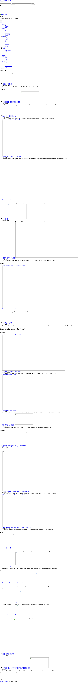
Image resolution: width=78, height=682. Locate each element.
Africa (6, 52)
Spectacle (7, 42)
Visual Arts (7, 40)
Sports (3, 61)
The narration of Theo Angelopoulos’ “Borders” (11, 101)
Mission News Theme (4, 681)
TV (5, 58)
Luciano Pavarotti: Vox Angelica (8, 199)
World (6, 25)
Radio (6, 60)
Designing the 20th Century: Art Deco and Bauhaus (12, 156)
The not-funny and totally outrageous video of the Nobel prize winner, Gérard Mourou (19, 582)
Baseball (6, 64)
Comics (6, 46)
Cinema (6, 38)
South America (8, 51)
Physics (6, 30)
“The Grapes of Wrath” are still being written (11, 600)
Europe (6, 49)
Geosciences (7, 33)
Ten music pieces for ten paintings (8, 257)
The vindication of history (7, 322)
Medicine (6, 35)
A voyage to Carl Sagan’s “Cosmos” (9, 410)
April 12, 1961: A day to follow (8, 424)
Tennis (6, 67)
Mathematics (7, 31)
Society (6, 27)
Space (6, 29)
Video (6, 59)
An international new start (7, 83)
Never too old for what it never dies (9, 115)
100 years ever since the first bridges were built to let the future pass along (16, 527)
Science (3, 28)
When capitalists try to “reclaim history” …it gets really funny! (14, 445)
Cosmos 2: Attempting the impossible (9, 614)
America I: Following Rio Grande (8, 564)
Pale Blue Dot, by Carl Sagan (8, 653)
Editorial (4, 68)
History (3, 47)
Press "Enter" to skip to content (6, 0)
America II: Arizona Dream (7, 547)
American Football (8, 66)
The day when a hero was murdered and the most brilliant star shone (15, 491)
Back (1, 22)
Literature (7, 45)
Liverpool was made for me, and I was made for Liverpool (13, 308)
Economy (7, 26)
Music (6, 37)
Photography (7, 41)
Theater (6, 39)
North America (8, 50)
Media (3, 56)
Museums (7, 44)
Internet (6, 57)
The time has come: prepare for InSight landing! (11, 371)
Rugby (6, 63)
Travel (3, 48)
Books (3, 55)
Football (6, 62)
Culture (3, 36)
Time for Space (5, 218)
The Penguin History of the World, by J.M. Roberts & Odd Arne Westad (16, 667)
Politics (3, 24)
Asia (6, 53)
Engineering (7, 34)
